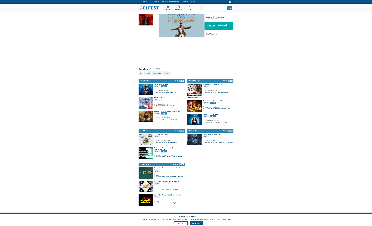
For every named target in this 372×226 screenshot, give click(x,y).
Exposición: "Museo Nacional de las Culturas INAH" (169, 168)
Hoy (141, 73)
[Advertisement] (186, 52)
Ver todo (175, 80)
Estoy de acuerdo (196, 223)
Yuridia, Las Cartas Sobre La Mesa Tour (167, 111)
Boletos (164, 86)
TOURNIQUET (159, 98)
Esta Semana (157, 73)
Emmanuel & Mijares (161, 84)
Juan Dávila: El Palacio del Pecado (214, 101)
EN (147, 1)
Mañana (148, 73)
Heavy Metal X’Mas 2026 (211, 134)
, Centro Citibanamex (166, 142)
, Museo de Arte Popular (167, 189)
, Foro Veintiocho (165, 105)
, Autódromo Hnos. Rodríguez (169, 156)
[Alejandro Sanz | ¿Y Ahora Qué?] (181, 25)
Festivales (192, 131)
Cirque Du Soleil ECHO (210, 114)
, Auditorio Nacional (166, 92)
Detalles (157, 86)
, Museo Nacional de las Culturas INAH (171, 176)
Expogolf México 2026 (162, 134)
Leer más (180, 223)
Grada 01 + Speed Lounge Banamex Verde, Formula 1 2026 (168, 148)
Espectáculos (194, 81)
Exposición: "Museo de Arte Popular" (167, 181)
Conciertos (144, 81)
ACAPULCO (156, 1)
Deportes (144, 131)
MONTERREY (184, 1)
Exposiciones (145, 164)
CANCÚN (163, 1)
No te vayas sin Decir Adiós (212, 84)
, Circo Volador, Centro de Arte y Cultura (220, 142)
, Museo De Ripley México (167, 203)
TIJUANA (192, 1)
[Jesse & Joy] (146, 19)
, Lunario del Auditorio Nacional (218, 108)
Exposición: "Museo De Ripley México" (167, 195)
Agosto (166, 73)
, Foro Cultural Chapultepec (217, 92)
